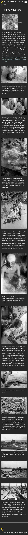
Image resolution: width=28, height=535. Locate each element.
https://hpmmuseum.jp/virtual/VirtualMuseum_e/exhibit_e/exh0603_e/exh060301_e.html (14, 60)
